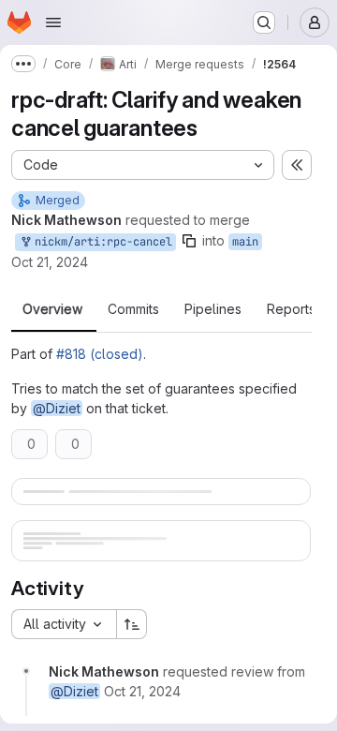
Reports (291, 309)
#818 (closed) (99, 354)
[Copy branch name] (189, 241)
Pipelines (213, 309)
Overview (52, 309)
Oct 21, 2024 (49, 262)
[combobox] (63, 624)
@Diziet (57, 408)
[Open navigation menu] (53, 22)
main (245, 241)
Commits (133, 309)
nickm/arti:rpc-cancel (100, 241)
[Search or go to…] (264, 22)
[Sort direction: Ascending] (132, 624)
